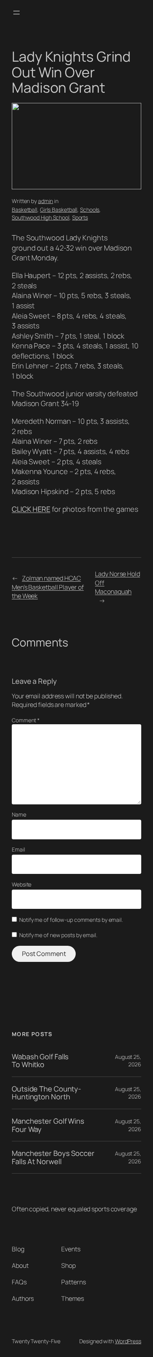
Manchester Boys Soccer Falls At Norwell (53, 1157)
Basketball (24, 209)
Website (21, 884)
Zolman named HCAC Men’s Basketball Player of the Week (48, 587)
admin (45, 201)
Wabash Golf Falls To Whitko (40, 1061)
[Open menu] (16, 12)
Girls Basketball (58, 209)
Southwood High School (40, 217)
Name (19, 814)
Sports (80, 217)
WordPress (128, 1341)
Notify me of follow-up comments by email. (71, 919)
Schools (89, 209)
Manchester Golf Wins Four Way (48, 1125)
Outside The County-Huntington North (46, 1093)
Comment (26, 720)
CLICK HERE (31, 509)
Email (18, 849)
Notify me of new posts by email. (58, 935)
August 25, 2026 (128, 1060)
